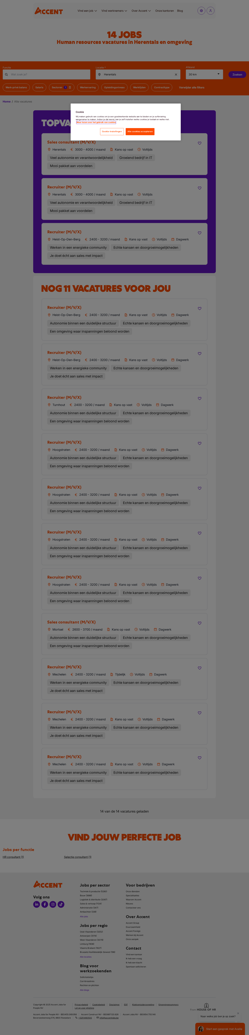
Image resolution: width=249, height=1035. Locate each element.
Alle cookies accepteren (140, 131)
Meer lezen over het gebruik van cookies (96, 122)
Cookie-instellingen (112, 131)
